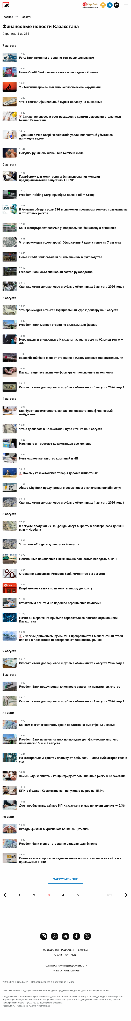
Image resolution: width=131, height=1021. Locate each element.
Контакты (70, 955)
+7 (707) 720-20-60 (33, 1003)
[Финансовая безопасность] (90, 5)
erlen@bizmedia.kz (41, 1006)
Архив (58, 955)
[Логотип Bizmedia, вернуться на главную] (6, 5)
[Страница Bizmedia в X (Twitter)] (87, 936)
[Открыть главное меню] (126, 5)
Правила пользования (65, 970)
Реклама (82, 950)
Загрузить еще (65, 879)
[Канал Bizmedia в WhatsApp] (54, 936)
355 (109, 895)
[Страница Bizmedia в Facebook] (76, 936)
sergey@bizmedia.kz (52, 1003)
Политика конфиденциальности (65, 965)
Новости (25, 17)
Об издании (51, 950)
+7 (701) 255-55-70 (22, 1006)
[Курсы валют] (103, 5)
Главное (8, 17)
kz (116, 5)
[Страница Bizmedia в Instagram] (43, 936)
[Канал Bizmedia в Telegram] (65, 936)
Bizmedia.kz (21, 982)
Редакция (67, 950)
